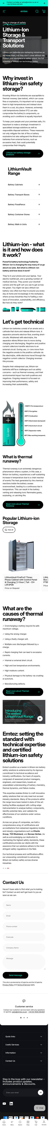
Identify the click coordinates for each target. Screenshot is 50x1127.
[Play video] (24, 712)
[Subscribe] (40, 1092)
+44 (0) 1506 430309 (36, 1012)
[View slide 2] (24, 1017)
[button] (40, 718)
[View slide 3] (27, 1017)
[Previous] (4, 3)
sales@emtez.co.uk (19, 1012)
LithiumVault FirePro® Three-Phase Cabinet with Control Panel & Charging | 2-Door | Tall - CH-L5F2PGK (21, 581)
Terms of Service (23, 985)
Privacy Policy (8, 985)
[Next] (44, 3)
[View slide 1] (20, 1017)
